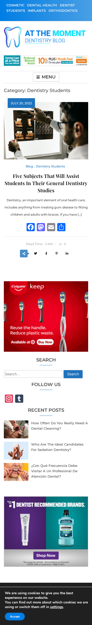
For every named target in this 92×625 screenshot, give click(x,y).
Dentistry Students (50, 166)
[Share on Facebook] (46, 254)
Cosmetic (15, 5)
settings (56, 607)
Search (73, 374)
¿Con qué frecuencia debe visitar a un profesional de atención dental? (54, 470)
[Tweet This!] (35, 254)
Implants (37, 10)
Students (15, 10)
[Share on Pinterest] (56, 254)
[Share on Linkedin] (67, 254)
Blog (29, 166)
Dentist (67, 5)
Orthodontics (63, 10)
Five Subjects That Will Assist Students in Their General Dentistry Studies (46, 183)
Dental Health (42, 5)
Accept (15, 616)
